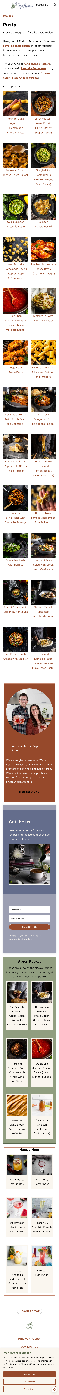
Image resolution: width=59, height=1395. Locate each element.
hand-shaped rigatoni (37, 63)
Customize (29, 1381)
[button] (29, 865)
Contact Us (29, 1346)
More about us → (29, 791)
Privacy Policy (29, 1338)
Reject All (29, 1389)
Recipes (8, 16)
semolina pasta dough (16, 45)
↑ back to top (29, 1311)
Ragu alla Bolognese (33, 68)
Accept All (29, 1374)
